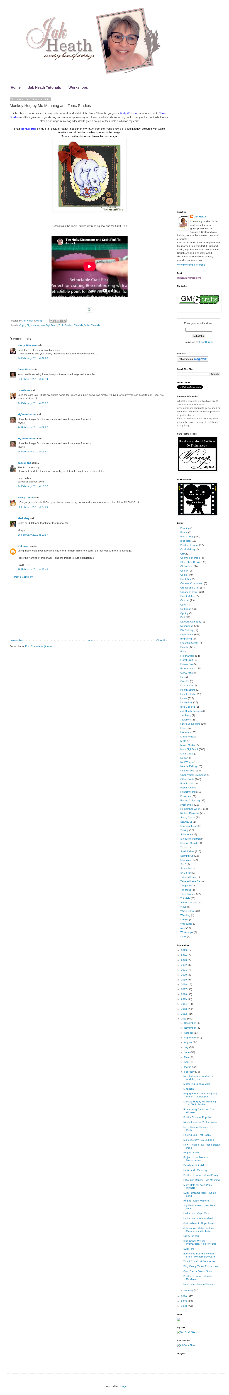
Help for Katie (188, 694)
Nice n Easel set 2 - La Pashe (200, 1122)
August (188, 1042)
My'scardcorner (27, 414)
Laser (183, 728)
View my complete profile (191, 264)
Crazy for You (191, 1235)
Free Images (187, 668)
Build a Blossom (189, 545)
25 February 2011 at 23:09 (33, 507)
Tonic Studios (66, 325)
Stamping (185, 860)
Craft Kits (185, 579)
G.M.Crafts (186, 672)
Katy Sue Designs (190, 723)
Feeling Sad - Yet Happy (197, 1134)
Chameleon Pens (190, 557)
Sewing (184, 830)
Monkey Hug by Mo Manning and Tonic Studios (199, 1103)
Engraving (186, 638)
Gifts (183, 677)
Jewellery (185, 719)
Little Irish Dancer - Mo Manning (201, 1179)
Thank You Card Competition (199, 1261)
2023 (184, 960)
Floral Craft (186, 659)
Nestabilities (187, 770)
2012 (184, 1013)
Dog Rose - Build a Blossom (199, 1284)
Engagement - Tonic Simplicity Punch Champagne (200, 1095)
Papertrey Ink (188, 791)
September (190, 1037)
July (186, 1047)
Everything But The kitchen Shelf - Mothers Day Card (199, 1255)
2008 (184, 1306)
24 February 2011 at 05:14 (33, 378)
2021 (184, 969)
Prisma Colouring (190, 800)
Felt (182, 651)
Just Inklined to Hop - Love (198, 1223)
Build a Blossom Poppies (197, 1117)
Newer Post (17, 640)
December (190, 1022)
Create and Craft (189, 587)
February (189, 1071)
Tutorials (78, 325)
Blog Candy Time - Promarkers (200, 1266)
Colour (184, 570)
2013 (184, 1008)
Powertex (185, 796)
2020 (184, 974)
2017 (184, 989)
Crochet (184, 600)
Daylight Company (190, 621)
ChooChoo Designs (191, 562)
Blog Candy (186, 536)
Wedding (185, 915)
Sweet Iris (188, 1248)
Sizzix (183, 847)
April (187, 1061)
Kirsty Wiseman (27, 345)
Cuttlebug (185, 608)
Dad (182, 617)
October (189, 1032)
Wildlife (184, 919)
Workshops (78, 87)
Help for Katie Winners (196, 1200)
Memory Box (187, 736)
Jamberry (185, 715)
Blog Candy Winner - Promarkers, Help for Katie (199, 1242)
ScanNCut (186, 821)
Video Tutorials (92, 325)
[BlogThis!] (54, 321)
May (187, 1057)
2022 (184, 964)
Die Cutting (186, 630)
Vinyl (183, 906)
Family (184, 647)
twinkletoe (24, 390)
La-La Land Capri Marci (196, 1213)
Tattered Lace (188, 877)
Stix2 (183, 864)
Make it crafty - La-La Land (198, 1139)
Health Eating (188, 689)
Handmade (186, 685)
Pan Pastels (187, 783)
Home (16, 87)
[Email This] (51, 321)
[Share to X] (58, 321)
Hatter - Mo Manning (195, 1170)
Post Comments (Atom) (38, 646)
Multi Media (186, 753)
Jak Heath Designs (191, 711)
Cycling (184, 613)
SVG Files (186, 872)
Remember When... (191, 808)
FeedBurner (206, 341)
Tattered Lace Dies (191, 881)
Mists (183, 740)
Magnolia (188, 1088)
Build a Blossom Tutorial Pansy (200, 1175)
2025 (184, 950)
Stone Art (185, 868)
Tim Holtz (185, 889)
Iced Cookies (187, 706)
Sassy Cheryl (26, 497)
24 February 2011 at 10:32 (33, 486)
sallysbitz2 (24, 462)
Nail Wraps (186, 762)
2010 (184, 1296)
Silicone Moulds (189, 843)
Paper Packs (187, 787)
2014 (184, 1003)
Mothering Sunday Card (196, 1083)
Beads (183, 532)
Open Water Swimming (193, 774)
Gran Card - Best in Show (197, 1271)
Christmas (186, 566)
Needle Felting (188, 766)
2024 (184, 955)
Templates (186, 885)
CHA (183, 553)
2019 (184, 979)
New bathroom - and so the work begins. (198, 1077)
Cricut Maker (187, 596)
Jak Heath (200, 216)
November (190, 1027)
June (187, 1052)
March (188, 1066)
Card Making (187, 549)
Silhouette (186, 834)
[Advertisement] (89, 609)
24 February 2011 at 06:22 (33, 403)
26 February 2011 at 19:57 (33, 534)
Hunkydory (186, 702)
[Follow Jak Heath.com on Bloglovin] (192, 360)
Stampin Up (187, 855)
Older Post (162, 640)
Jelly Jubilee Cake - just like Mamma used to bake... (199, 1229)
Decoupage (186, 625)
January (189, 1290)
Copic (22, 325)
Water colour (187, 910)
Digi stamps (33, 325)
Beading (185, 528)
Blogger (123, 1386)
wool (183, 928)
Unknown (23, 546)
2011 (184, 1018)
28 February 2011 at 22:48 (33, 569)
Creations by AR (189, 591)
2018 (184, 984)
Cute (183, 604)
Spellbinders (187, 851)
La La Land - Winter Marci (198, 1218)
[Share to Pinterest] (65, 321)
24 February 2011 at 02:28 (33, 358)
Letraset (185, 732)
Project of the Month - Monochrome (195, 1159)
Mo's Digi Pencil (48, 325)
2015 (184, 999)
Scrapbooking (188, 826)
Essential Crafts (189, 642)
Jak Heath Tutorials (44, 87)
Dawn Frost (25, 369)
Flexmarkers (187, 655)
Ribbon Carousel (189, 813)
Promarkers (187, 804)
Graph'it (184, 681)
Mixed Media (187, 745)
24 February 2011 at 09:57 (33, 427)
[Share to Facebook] (61, 321)
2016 (184, 994)
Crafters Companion (191, 583)
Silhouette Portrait (190, 838)
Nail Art (184, 757)
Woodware (186, 923)
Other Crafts (187, 779)
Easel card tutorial (193, 1165)
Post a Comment (23, 576)
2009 (184, 1301)
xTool (183, 936)
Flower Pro (186, 664)
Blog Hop (185, 540)
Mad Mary (24, 518)
